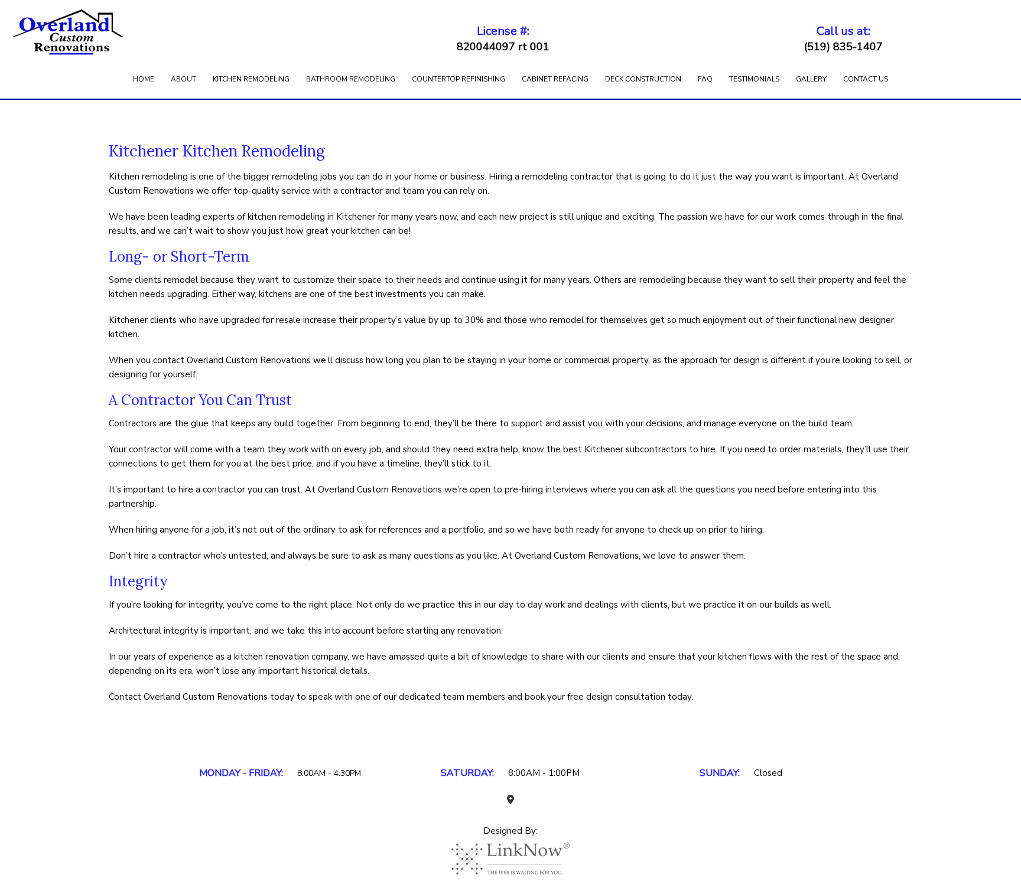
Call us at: (843, 39)
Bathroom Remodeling (350, 79)
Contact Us (865, 79)
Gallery (811, 79)
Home (143, 79)
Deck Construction (643, 79)
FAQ (705, 79)
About (183, 79)
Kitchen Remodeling (251, 79)
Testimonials (754, 79)
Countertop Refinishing (458, 79)
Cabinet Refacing (555, 79)
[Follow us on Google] (510, 800)
